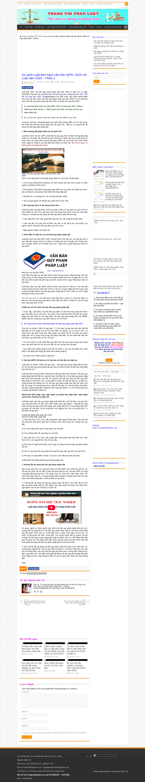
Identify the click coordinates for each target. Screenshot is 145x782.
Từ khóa (115, 372)
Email (24, 719)
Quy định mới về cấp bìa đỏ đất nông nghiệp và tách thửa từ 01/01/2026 (31, 667)
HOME (20, 4)
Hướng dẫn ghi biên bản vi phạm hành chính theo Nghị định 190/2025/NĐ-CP (114, 185)
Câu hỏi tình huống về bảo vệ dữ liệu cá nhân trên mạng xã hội (108, 42)
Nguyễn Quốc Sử (29, 82)
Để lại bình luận (69, 82)
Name (25, 711)
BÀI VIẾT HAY (36, 36)
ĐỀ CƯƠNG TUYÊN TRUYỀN (53, 4)
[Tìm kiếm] (126, 4)
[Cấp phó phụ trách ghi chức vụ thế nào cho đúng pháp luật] (94, 398)
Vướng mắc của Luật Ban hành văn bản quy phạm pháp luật (32, 648)
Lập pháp (47, 36)
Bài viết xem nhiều (101, 372)
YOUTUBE (65, 775)
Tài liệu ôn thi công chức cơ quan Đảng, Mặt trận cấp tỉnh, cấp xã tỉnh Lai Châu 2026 (108, 58)
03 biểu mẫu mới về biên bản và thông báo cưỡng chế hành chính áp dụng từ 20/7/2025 (114, 196)
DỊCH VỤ (92, 4)
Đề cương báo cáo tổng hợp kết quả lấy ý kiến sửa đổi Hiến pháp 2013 (109, 206)
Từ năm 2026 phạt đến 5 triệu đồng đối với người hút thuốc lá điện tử (76, 650)
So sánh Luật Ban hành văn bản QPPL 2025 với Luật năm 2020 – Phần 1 (35, 602)
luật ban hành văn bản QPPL (37, 573)
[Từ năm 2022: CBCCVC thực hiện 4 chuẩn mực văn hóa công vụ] (94, 406)
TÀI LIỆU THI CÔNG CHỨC (105, 4)
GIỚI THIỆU (27, 4)
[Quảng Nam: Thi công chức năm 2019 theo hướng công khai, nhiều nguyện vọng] (94, 389)
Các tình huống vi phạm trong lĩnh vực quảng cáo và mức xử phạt (109, 65)
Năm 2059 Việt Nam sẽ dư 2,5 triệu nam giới (53, 665)
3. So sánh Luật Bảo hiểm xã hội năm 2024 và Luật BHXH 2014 (107, 311)
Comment (26, 692)
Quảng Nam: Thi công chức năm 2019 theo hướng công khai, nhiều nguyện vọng (108, 391)
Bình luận (107, 376)
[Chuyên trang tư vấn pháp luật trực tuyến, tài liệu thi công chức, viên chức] (72, 15)
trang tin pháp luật (112, 363)
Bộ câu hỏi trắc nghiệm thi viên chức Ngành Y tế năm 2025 (107, 414)
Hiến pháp (59, 226)
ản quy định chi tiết (32, 298)
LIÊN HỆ (84, 4)
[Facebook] (125, 7)
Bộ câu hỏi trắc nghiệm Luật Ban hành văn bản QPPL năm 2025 (76, 667)
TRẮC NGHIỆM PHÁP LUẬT (72, 4)
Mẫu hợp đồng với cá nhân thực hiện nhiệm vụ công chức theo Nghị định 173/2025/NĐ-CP (114, 174)
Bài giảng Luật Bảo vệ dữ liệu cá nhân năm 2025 (109, 52)
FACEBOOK (54, 775)
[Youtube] (127, 7)
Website (25, 726)
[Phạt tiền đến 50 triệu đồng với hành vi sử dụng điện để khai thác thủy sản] (94, 379)
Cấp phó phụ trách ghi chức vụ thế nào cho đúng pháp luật (109, 399)
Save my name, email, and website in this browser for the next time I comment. (55, 733)
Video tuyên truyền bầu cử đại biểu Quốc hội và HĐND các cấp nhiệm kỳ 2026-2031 (54, 650)
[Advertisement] (55, 56)
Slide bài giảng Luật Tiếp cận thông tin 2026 (109, 47)
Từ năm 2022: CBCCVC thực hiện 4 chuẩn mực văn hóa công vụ (108, 407)
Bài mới (97, 376)
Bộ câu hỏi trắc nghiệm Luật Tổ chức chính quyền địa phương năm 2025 (74, 602)
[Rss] (123, 7)
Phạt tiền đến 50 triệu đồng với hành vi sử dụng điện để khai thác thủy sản (109, 381)
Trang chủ (25, 36)
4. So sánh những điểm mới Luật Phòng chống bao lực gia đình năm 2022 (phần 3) (108, 318)
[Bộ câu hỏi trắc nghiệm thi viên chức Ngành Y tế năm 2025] (94, 413)
